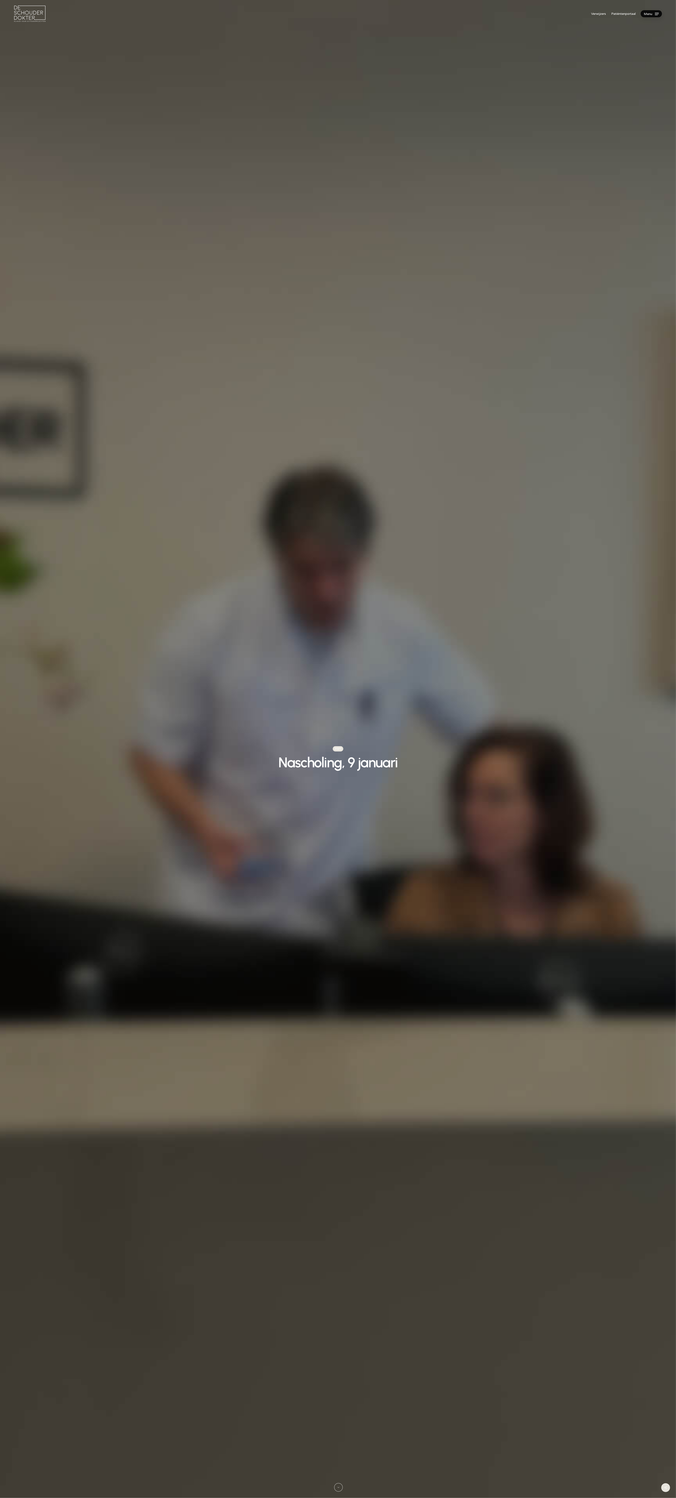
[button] (651, 14)
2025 (338, 748)
